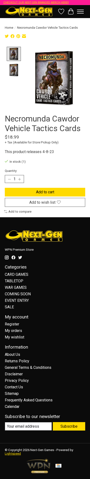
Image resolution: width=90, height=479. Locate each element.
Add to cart (45, 192)
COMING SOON (18, 294)
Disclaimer (14, 374)
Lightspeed (13, 453)
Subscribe (69, 426)
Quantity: (11, 171)
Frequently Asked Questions (29, 400)
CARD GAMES (16, 274)
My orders (13, 330)
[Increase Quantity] (19, 179)
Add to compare (19, 211)
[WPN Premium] (39, 472)
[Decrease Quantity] (9, 179)
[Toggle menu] (80, 11)
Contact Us (14, 387)
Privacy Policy (17, 380)
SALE (9, 307)
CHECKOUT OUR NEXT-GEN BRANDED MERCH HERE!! (36, 2)
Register (12, 324)
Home (9, 27)
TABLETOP (14, 281)
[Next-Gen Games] (29, 11)
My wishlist (14, 337)
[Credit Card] (58, 466)
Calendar (12, 406)
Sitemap (12, 393)
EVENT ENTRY (17, 300)
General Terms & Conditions (28, 367)
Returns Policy (17, 361)
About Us (12, 354)
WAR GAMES (16, 287)
